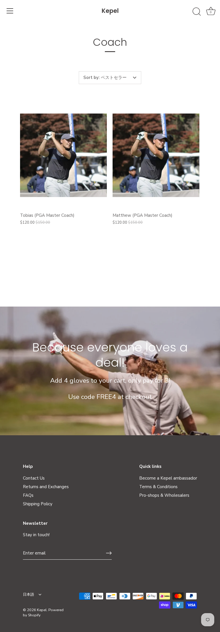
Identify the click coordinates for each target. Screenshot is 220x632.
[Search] (196, 11)
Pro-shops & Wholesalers (164, 495)
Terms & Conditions (158, 487)
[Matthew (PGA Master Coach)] (156, 155)
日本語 (28, 595)
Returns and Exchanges (46, 487)
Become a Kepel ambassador (168, 478)
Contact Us (34, 478)
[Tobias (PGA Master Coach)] (63, 155)
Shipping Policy (37, 504)
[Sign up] (109, 553)
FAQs (28, 495)
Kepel (110, 11)
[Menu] (10, 11)
